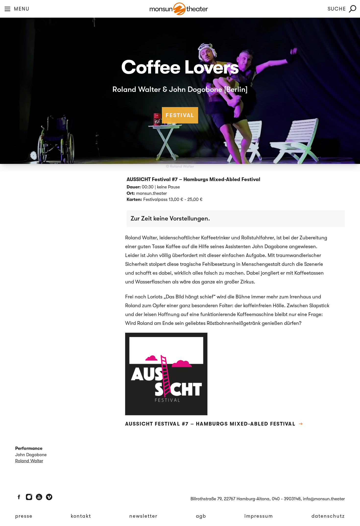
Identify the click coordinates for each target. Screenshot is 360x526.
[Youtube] (39, 497)
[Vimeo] (49, 497)
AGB (201, 516)
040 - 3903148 (286, 498)
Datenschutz (328, 516)
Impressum (258, 516)
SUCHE (337, 9)
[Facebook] (19, 497)
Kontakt (81, 516)
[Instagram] (29, 497)
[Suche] (352, 9)
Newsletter (143, 516)
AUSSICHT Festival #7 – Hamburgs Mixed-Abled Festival (214, 424)
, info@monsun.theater (322, 498)
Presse (24, 516)
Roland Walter (29, 460)
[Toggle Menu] (7, 9)
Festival (180, 115)
